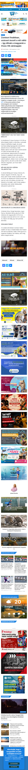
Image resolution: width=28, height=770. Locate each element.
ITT (22, 759)
